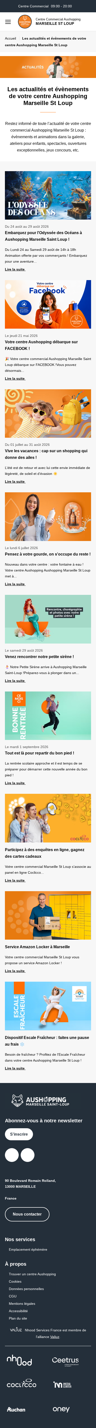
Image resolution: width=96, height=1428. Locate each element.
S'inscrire (19, 1134)
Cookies (15, 1281)
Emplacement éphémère (28, 1249)
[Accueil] (25, 22)
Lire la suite (15, 269)
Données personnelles (26, 1289)
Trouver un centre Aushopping (32, 1274)
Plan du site (18, 1318)
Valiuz (54, 1337)
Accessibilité (18, 1311)
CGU (12, 1296)
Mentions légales (22, 1304)
